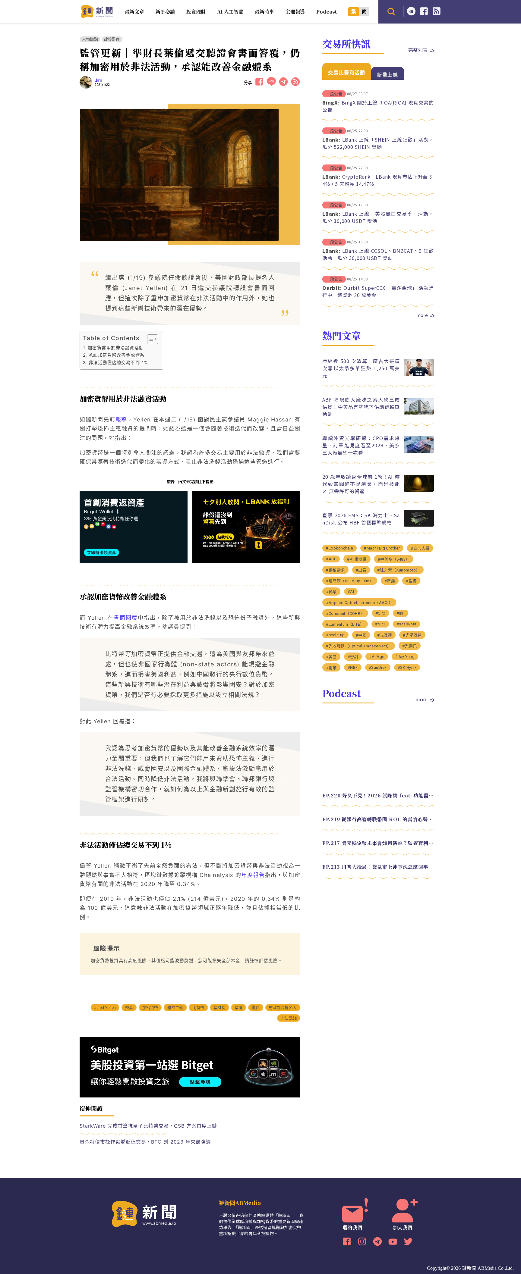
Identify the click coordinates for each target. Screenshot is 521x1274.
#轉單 (331, 592)
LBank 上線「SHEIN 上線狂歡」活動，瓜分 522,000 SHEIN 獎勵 (378, 143)
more (422, 315)
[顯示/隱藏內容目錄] (150, 339)
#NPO (380, 624)
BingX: (331, 102)
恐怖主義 (175, 1007)
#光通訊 (409, 646)
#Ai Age (376, 656)
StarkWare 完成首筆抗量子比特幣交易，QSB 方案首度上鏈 (148, 1126)
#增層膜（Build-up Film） (350, 581)
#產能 (389, 581)
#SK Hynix (407, 667)
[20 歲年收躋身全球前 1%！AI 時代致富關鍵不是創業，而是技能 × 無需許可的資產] (419, 490)
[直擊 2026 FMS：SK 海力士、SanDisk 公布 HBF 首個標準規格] (419, 524)
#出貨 (361, 570)
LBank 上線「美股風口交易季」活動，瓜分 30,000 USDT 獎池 (378, 217)
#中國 (361, 635)
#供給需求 (335, 570)
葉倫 (238, 1007)
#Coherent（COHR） (345, 613)
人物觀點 (90, 39)
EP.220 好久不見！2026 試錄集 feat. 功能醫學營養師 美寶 (378, 795)
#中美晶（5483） (394, 559)
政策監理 (112, 39)
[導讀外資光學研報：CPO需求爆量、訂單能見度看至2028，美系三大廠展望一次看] (419, 451)
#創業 (331, 667)
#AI (351, 591)
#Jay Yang (405, 656)
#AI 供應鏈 (357, 559)
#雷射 (353, 657)
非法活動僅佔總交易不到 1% (118, 362)
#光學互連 (412, 635)
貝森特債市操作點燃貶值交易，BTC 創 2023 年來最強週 (145, 1142)
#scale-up (335, 635)
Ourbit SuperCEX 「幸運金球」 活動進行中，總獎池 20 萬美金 (378, 291)
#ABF (331, 559)
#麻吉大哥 (420, 548)
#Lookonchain (339, 548)
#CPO (380, 613)
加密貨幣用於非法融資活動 (116, 347)
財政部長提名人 (283, 1007)
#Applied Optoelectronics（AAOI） (359, 602)
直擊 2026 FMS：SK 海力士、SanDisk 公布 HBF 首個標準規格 (361, 519)
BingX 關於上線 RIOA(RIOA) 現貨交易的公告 (378, 106)
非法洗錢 (289, 1018)
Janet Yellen (105, 1007)
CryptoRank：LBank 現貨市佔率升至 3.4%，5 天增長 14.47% (378, 180)
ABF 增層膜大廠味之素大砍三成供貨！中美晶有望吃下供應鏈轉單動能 (361, 407)
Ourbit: (332, 287)
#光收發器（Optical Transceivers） (358, 646)
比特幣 (198, 1007)
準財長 (219, 1007)
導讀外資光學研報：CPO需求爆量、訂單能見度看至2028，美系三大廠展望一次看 (361, 445)
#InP (400, 613)
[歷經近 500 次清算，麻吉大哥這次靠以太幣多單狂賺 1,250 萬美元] (419, 374)
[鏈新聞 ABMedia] (97, 16)
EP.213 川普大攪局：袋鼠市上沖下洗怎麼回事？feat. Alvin (378, 866)
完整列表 (418, 49)
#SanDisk (378, 667)
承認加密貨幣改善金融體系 (117, 355)
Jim (99, 80)
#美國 (331, 657)
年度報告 (253, 875)
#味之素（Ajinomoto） (398, 570)
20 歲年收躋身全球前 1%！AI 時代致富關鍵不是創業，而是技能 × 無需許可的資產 (361, 484)
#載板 (411, 581)
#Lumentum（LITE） (345, 624)
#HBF (353, 667)
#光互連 (384, 635)
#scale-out (406, 624)
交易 (129, 1007)
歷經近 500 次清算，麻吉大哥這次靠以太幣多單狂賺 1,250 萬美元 (361, 368)
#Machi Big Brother (382, 548)
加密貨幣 (150, 1007)
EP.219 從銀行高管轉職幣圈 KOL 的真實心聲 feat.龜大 (378, 819)
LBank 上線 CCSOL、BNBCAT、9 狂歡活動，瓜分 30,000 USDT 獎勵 (378, 254)
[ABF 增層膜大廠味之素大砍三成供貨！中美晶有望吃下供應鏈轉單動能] (419, 412)
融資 (256, 1007)
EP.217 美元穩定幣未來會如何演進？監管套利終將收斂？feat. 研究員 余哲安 (378, 843)
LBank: (331, 139)
